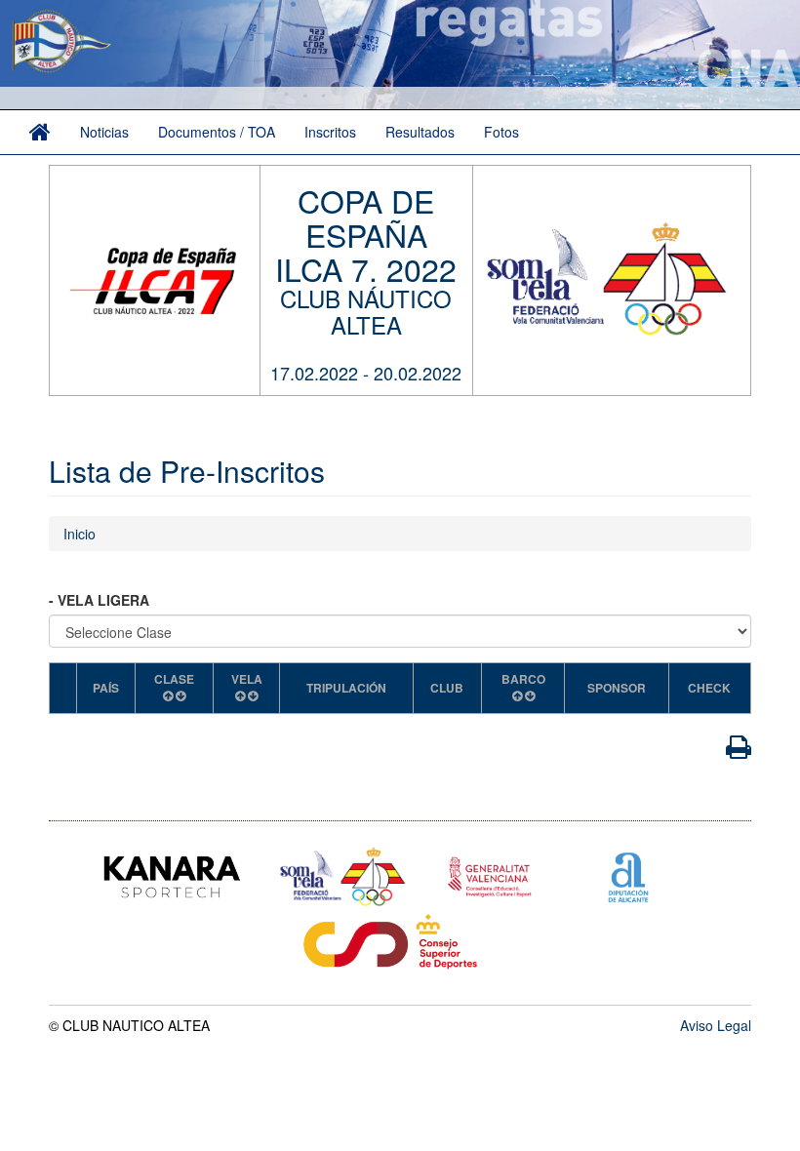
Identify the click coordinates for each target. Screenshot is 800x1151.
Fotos (501, 131)
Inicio (79, 533)
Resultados (420, 131)
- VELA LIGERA (101, 600)
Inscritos (330, 131)
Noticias (104, 131)
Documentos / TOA (216, 131)
